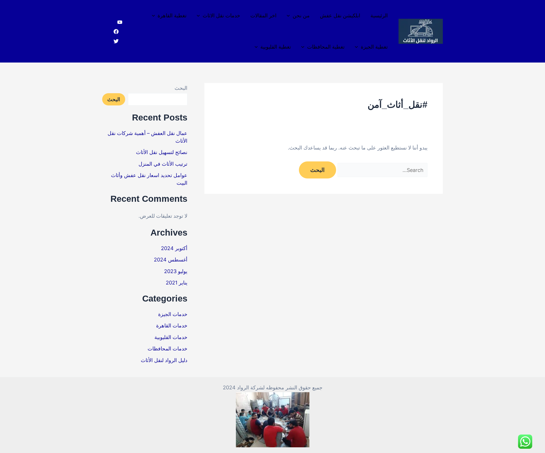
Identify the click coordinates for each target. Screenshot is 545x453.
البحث (181, 88)
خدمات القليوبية (170, 337)
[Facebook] (116, 31)
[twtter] (116, 41)
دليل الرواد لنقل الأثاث (164, 360)
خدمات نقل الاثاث (221, 15)
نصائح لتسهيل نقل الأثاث (161, 152)
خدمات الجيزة (172, 314)
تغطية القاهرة (172, 15)
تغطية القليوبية (275, 47)
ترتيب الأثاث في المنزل (163, 164)
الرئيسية (379, 15)
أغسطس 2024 (170, 260)
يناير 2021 (176, 283)
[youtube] (119, 22)
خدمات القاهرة (171, 326)
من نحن (301, 15)
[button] (290, 15)
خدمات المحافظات (167, 349)
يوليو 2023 (175, 271)
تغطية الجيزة (374, 47)
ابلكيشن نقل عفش (340, 15)
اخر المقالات (263, 15)
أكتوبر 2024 (174, 248)
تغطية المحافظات (326, 47)
